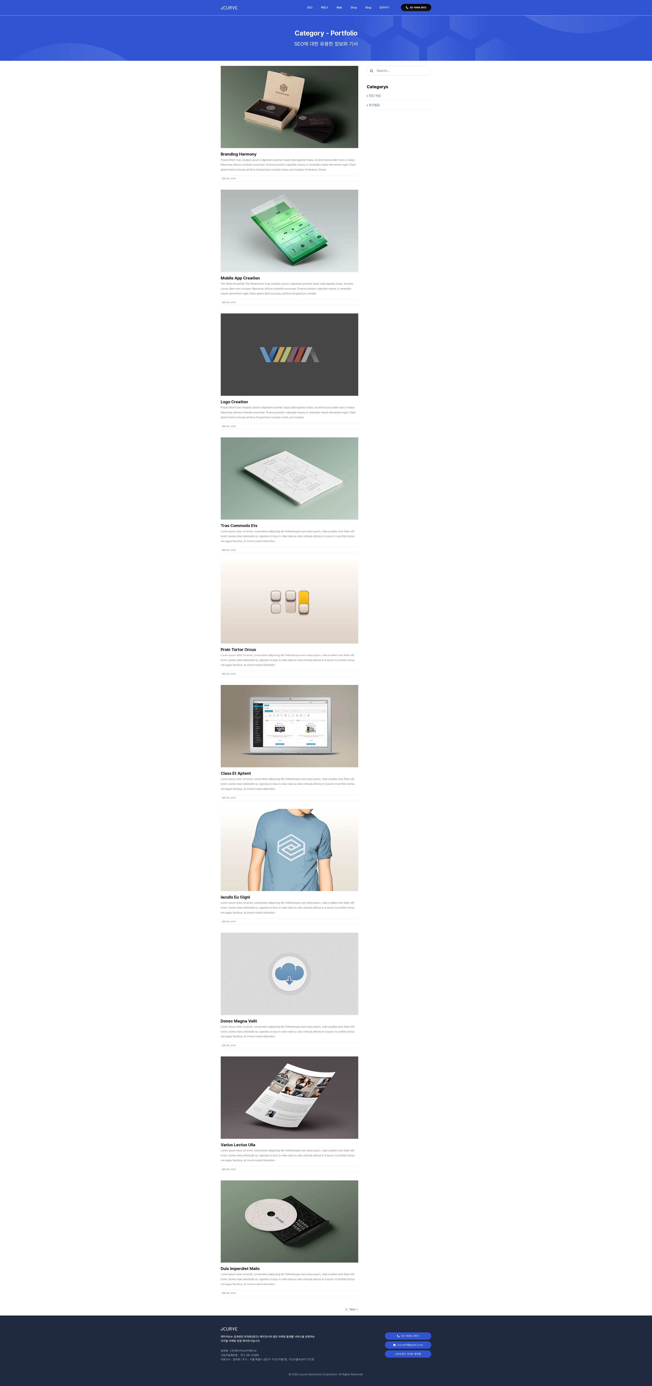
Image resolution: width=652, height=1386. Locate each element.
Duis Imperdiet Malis (240, 1268)
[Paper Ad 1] (289, 1057)
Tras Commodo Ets (239, 525)
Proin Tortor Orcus (238, 649)
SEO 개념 (375, 95)
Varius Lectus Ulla (238, 1144)
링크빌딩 (374, 105)
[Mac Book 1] (289, 686)
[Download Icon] (289, 933)
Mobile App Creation (240, 278)
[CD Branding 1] (289, 1181)
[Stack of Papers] (289, 438)
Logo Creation (234, 401)
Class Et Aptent (236, 773)
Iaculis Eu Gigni (235, 897)
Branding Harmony (239, 154)
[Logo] (289, 314)
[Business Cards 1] (289, 67)
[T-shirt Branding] (289, 810)
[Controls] (289, 562)
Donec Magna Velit (239, 1021)
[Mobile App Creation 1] (289, 190)
